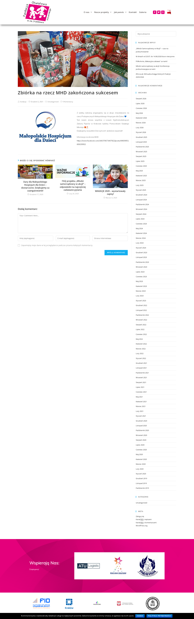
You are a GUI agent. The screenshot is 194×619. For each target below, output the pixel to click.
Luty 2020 (139, 469)
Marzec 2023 (141, 291)
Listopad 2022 (141, 310)
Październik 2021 (142, 373)
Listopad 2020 (141, 425)
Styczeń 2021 (141, 416)
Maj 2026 (139, 113)
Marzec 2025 (141, 180)
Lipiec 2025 (140, 161)
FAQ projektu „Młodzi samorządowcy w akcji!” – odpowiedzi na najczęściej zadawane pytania (73, 185)
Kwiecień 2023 (141, 286)
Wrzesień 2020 (141, 435)
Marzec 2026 (141, 122)
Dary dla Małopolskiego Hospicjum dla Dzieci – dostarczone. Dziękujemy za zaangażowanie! (35, 186)
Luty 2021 (139, 411)
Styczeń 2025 (141, 190)
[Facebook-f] (154, 12)
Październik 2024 (142, 204)
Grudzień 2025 (141, 137)
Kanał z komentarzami (146, 522)
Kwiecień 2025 (141, 175)
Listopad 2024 (141, 199)
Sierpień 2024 (141, 214)
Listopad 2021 (141, 368)
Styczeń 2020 (141, 473)
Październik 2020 (142, 430)
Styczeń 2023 (141, 300)
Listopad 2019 (141, 483)
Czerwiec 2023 (141, 276)
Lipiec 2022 (140, 329)
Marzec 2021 (141, 406)
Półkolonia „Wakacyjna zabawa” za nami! (151, 61)
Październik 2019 (142, 488)
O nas (86, 12)
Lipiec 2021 (140, 387)
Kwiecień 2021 (141, 401)
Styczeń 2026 (141, 132)
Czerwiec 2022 (141, 334)
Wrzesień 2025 (141, 151)
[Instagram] (163, 12)
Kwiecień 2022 (141, 344)
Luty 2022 (139, 353)
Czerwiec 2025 (141, 166)
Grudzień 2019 (141, 478)
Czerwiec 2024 (141, 223)
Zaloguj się (140, 516)
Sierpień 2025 (141, 156)
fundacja (23, 102)
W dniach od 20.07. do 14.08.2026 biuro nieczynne (155, 56)
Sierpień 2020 (141, 440)
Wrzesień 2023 (141, 267)
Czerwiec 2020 (141, 449)
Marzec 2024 (141, 238)
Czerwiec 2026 (141, 108)
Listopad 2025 (141, 142)
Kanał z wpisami (144, 519)
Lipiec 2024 (140, 219)
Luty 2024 (139, 243)
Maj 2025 (139, 171)
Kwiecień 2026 (141, 118)
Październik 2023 (142, 262)
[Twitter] (158, 12)
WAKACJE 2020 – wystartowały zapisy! (110, 192)
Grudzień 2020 (141, 421)
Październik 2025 (142, 146)
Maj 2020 (139, 454)
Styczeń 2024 (141, 248)
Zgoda (140, 616)
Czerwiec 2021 (141, 392)
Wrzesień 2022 (141, 320)
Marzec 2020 (141, 464)
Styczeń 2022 (141, 358)
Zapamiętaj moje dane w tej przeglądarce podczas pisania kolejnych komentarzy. (57, 245)
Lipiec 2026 (140, 103)
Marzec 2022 (141, 348)
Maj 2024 (139, 228)
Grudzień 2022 (141, 305)
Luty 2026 (139, 127)
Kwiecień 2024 (141, 233)
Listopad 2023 (141, 257)
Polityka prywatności (159, 616)
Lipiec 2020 (140, 445)
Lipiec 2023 (140, 272)
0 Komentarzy (68, 102)
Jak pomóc (119, 12)
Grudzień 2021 (141, 363)
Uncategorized (53, 102)
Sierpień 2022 (141, 324)
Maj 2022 (139, 339)
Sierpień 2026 (141, 98)
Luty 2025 (139, 185)
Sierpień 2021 (141, 382)
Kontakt (133, 12)
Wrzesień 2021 (141, 377)
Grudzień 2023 (141, 252)
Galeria (142, 12)
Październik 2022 (142, 315)
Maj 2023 (139, 281)
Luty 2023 (139, 296)
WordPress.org (141, 525)
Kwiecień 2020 (141, 459)
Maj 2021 (139, 397)
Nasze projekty (101, 12)
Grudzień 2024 (141, 195)
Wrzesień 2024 (141, 209)
